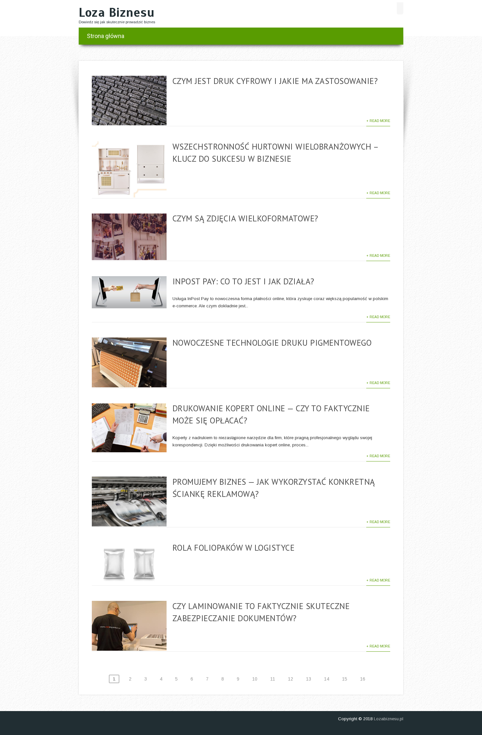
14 (326, 679)
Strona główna (105, 35)
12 (290, 679)
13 (308, 679)
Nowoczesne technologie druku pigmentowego (272, 342)
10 (254, 679)
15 (344, 679)
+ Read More (378, 121)
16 (362, 679)
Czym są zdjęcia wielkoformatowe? (245, 218)
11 (272, 679)
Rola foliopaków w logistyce (233, 547)
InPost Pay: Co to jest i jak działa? (243, 281)
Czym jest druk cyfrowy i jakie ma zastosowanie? (275, 81)
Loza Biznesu (116, 12)
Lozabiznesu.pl (388, 718)
